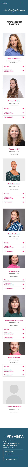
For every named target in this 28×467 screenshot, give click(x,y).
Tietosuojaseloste (11, 459)
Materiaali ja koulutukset (9, 452)
